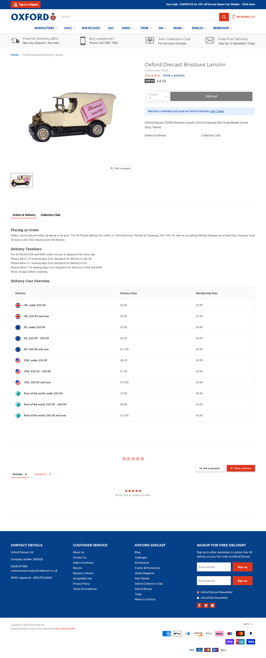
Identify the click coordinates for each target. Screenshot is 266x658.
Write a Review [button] (242, 468)
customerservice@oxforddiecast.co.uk (34, 570)
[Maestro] (215, 651)
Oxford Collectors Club (148, 583)
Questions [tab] (41, 474)
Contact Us (79, 557)
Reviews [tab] (17, 474)
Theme (144, 28)
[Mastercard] (207, 651)
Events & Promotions (147, 568)
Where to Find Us (145, 599)
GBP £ (246, 624)
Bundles (198, 28)
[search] (139, 17)
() (246, 16)
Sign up (242, 567)
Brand (178, 28)
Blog (137, 552)
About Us (78, 552)
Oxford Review (143, 589)
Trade (138, 594)
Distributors (142, 562)
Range (126, 28)
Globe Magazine (144, 573)
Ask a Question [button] (211, 468)
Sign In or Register (28, 4)
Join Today (217, 111)
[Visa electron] (199, 651)
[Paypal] (223, 651)
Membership (221, 28)
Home (14, 55)
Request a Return (83, 573)
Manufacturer (45, 28)
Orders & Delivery (155, 135)
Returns (77, 568)
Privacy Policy (81, 583)
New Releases (91, 28)
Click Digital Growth (65, 628)
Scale (68, 28)
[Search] (224, 17)
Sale (111, 28)
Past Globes (142, 578)
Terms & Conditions (85, 589)
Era (161, 28)
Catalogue (141, 557)
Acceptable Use (82, 578)
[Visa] (191, 651)
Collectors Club (210, 135)
